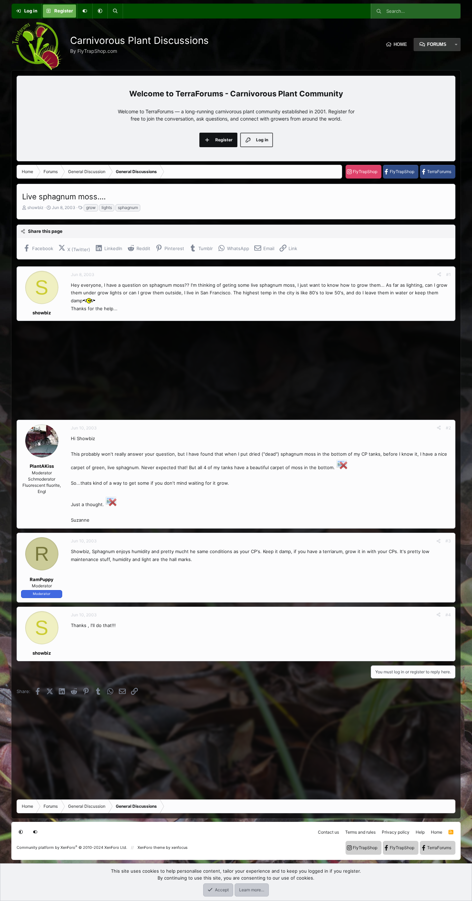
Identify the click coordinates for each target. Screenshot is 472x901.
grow (91, 207)
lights (107, 207)
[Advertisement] (224, 370)
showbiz (35, 207)
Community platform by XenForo (72, 847)
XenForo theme (151, 847)
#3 (448, 540)
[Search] (115, 11)
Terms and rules (360, 832)
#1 (448, 274)
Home (400, 44)
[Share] (439, 275)
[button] (99, 11)
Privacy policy (395, 832)
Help (420, 832)
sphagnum (128, 207)
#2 (448, 427)
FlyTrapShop (365, 171)
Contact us (328, 832)
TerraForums (439, 171)
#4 (448, 614)
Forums (436, 44)
